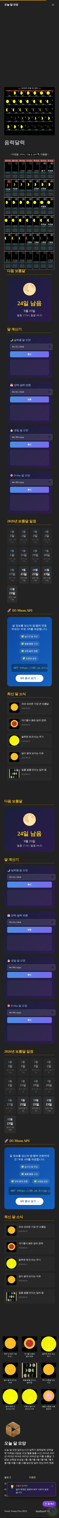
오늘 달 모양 (11, 4)
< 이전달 (14, 154)
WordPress (40, 1511)
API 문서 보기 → (29, 678)
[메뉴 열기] (53, 4)
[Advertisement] (29, 49)
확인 (29, 354)
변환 (29, 399)
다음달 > (45, 154)
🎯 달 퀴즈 (49, 1504)
